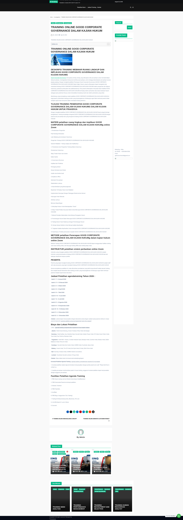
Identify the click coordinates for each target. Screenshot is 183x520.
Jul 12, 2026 (63, 471)
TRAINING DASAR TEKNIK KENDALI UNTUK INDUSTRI (59, 467)
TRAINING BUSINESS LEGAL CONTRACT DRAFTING (101, 468)
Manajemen (59, 23)
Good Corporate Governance (58, 78)
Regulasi (87, 451)
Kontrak (107, 451)
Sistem (54, 454)
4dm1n (56, 35)
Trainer (67, 489)
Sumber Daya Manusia (100, 491)
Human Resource (99, 489)
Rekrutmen (107, 489)
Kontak (99, 7)
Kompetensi (61, 489)
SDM (117, 491)
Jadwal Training (92, 7)
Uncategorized (67, 23)
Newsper (68, 517)
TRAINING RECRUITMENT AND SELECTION (101, 507)
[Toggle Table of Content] (107, 44)
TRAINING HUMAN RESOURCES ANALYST (122, 507)
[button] (133, 7)
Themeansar (52, 519)
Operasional (61, 451)
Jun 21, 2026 (105, 471)
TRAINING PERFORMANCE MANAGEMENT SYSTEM (79, 508)
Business (76, 451)
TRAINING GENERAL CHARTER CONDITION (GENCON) (77, 469)
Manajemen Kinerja (78, 491)
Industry (55, 451)
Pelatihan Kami (81, 7)
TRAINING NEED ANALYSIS (59, 508)
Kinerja (55, 489)
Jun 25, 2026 (84, 471)
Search (118, 22)
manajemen (128, 489)
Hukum (53, 23)
